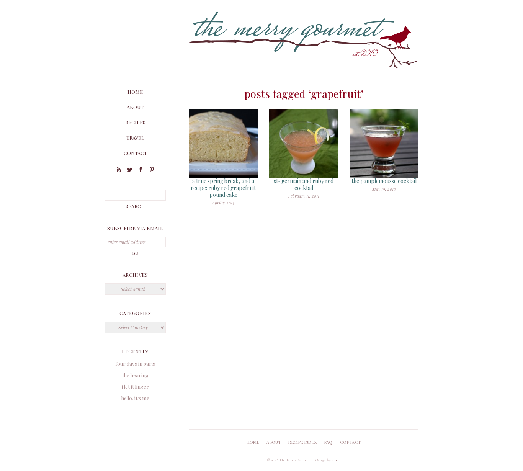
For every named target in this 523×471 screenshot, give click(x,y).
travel (135, 137)
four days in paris (135, 363)
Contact (135, 153)
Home (135, 91)
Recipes (135, 122)
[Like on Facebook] (141, 170)
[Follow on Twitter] (130, 170)
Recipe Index (302, 442)
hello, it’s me (135, 398)
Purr (335, 460)
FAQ (328, 442)
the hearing (135, 375)
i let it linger (135, 386)
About (135, 107)
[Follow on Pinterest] (152, 170)
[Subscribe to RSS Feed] (119, 170)
